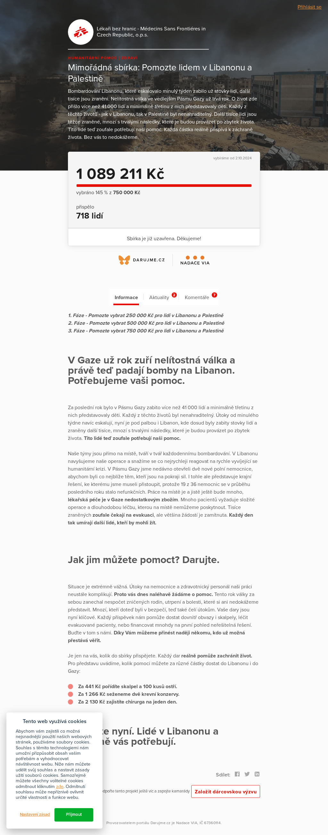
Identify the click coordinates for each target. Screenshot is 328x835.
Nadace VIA (186, 823)
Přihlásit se (310, 7)
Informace (126, 297)
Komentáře (200, 297)
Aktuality (162, 297)
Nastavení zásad (35, 814)
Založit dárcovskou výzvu (226, 792)
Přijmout (74, 814)
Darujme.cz (161, 823)
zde (59, 786)
